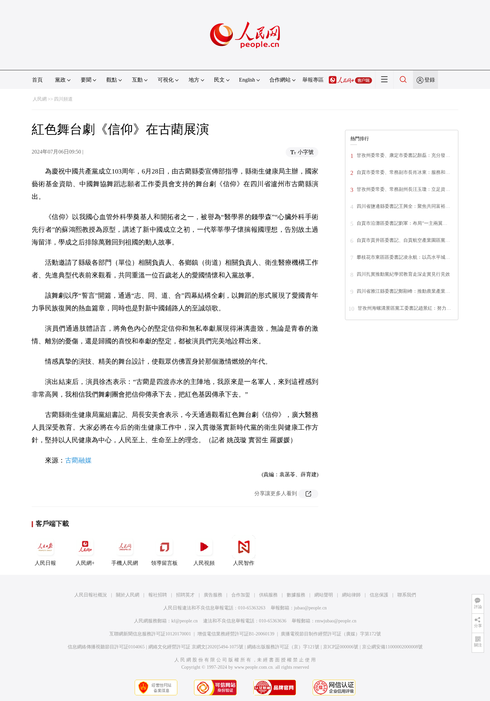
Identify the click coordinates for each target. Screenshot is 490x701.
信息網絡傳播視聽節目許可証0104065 (106, 646)
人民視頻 (204, 563)
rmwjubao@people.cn (335, 620)
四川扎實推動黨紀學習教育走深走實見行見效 (403, 274)
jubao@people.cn (310, 607)
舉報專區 (313, 80)
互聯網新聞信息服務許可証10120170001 (150, 633)
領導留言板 (164, 563)
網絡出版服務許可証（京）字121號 (283, 646)
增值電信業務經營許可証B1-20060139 (235, 633)
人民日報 (45, 563)
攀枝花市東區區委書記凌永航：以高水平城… (403, 257)
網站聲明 (323, 594)
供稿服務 (268, 594)
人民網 (40, 99)
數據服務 (296, 594)
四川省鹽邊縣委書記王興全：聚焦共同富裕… (403, 206)
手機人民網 (124, 563)
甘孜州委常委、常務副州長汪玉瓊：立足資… (403, 189)
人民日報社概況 (90, 594)
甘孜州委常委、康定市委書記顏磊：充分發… (403, 155)
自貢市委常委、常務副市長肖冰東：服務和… (403, 172)
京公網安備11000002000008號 (392, 646)
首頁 (37, 80)
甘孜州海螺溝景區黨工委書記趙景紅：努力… (404, 308)
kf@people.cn (184, 620)
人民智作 (243, 563)
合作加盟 (240, 594)
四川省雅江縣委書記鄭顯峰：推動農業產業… (403, 291)
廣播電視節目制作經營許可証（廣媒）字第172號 (331, 633)
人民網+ (85, 563)
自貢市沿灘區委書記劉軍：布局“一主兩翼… (402, 223)
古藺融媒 (78, 460)
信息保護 (379, 594)
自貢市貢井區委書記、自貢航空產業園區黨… (403, 240)
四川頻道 (63, 99)
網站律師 (351, 594)
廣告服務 (213, 594)
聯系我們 (406, 594)
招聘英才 (185, 594)
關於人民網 (127, 594)
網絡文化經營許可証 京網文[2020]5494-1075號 (195, 646)
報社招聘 (157, 594)
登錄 (429, 80)
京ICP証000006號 (340, 646)
